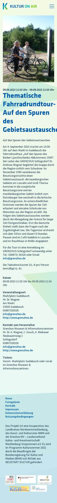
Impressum (12, 409)
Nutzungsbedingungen (19, 416)
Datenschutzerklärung (19, 413)
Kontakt (10, 405)
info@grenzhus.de (14, 258)
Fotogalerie (12, 402)
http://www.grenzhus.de (18, 317)
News (8, 398)
